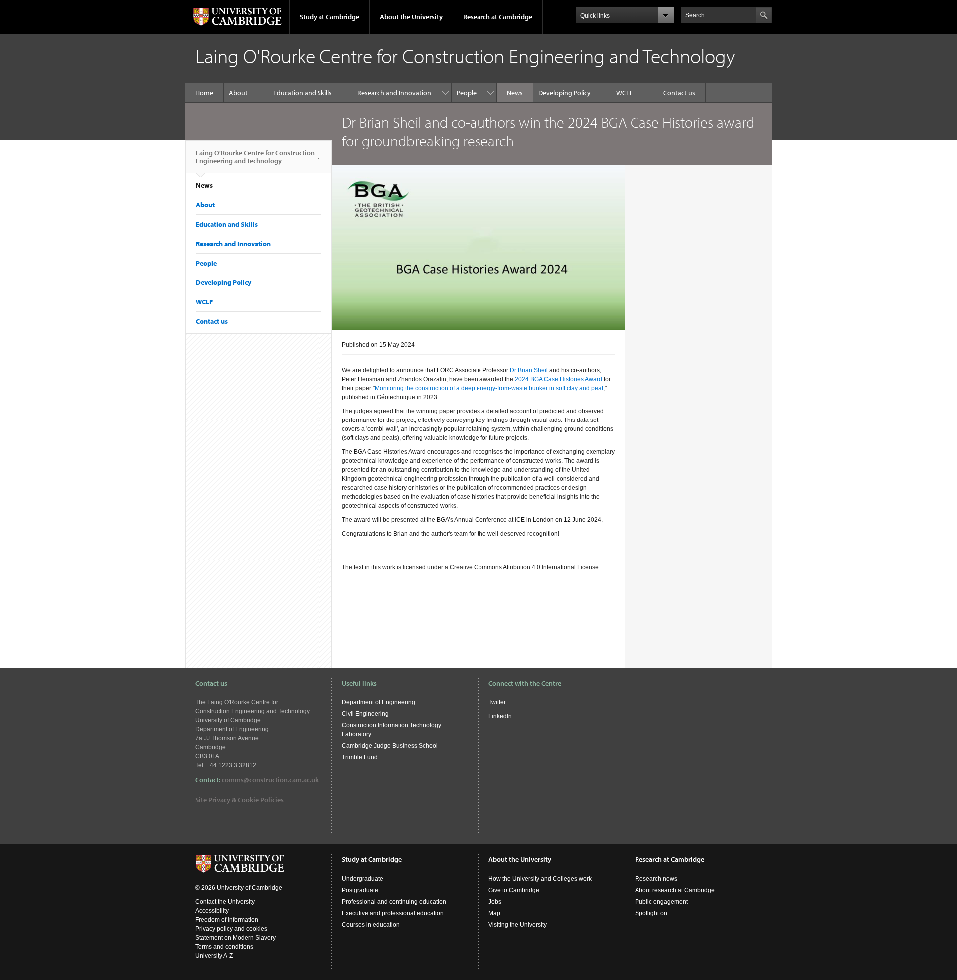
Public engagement (661, 901)
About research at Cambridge (675, 890)
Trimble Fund (360, 757)
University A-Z (214, 955)
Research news (656, 878)
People (467, 92)
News (515, 92)
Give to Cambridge (513, 890)
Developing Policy (564, 92)
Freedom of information (226, 919)
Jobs (494, 901)
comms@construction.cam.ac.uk (270, 779)
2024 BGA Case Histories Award (558, 379)
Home (204, 92)
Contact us (679, 92)
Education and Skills (302, 92)
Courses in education (371, 924)
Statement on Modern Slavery (235, 937)
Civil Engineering (365, 713)
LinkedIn (500, 716)
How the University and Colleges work (540, 878)
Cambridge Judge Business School (390, 745)
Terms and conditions (224, 946)
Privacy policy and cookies (231, 928)
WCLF (624, 92)
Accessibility (212, 910)
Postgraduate (360, 890)
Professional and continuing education (394, 901)
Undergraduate (362, 878)
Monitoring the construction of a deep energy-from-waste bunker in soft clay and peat (489, 388)
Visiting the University (517, 924)
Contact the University (225, 901)
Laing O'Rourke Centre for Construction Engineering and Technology (255, 156)
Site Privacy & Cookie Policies (239, 799)
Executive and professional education (393, 913)
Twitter (497, 702)
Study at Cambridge (329, 16)
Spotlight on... (653, 913)
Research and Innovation (394, 92)
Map (494, 913)
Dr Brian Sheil (529, 370)
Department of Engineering (378, 702)
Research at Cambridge (497, 16)
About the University (411, 16)
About (238, 92)
